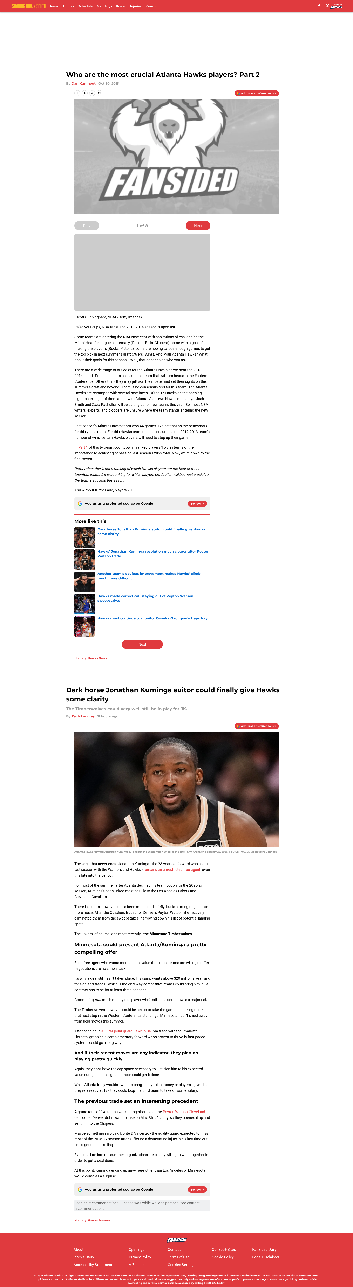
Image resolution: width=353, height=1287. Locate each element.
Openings (136, 1249)
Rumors (68, 6)
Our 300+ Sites (224, 1249)
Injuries (135, 6)
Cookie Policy (223, 1257)
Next (198, 225)
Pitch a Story (84, 1257)
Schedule (85, 6)
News (54, 6)
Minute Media (52, 1275)
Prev (86, 225)
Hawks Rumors (99, 1220)
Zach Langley (83, 716)
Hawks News (97, 658)
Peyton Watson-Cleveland (184, 1112)
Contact (174, 1249)
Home (78, 658)
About (78, 1249)
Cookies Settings (181, 1264)
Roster (121, 6)
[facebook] (319, 5)
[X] (327, 5)
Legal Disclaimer (265, 1257)
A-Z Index (136, 1264)
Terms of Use (179, 1257)
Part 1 (83, 447)
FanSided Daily (264, 1249)
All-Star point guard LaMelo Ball (126, 1031)
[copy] (99, 93)
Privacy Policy (140, 1257)
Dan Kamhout (84, 83)
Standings (104, 6)
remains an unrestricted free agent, (172, 869)
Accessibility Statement (93, 1264)
